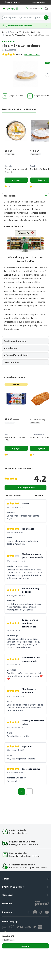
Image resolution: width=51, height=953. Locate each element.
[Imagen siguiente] (47, 74)
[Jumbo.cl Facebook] (29, 912)
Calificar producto (25, 487)
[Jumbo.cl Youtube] (47, 912)
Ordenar (39, 495)
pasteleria (35, 32)
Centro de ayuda (14, 2)
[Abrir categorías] (4, 8)
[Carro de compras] (46, 8)
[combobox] (25, 17)
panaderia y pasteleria (19, 32)
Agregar (26, 946)
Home (4, 32)
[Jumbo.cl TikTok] (41, 912)
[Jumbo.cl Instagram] (35, 912)
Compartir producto (41, 96)
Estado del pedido (38, 2)
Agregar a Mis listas (15, 96)
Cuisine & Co (8, 41)
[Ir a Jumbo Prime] (42, 903)
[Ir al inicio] (13, 9)
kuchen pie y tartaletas (15, 35)
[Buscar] (46, 17)
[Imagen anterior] (3, 74)
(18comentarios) (32, 54)
